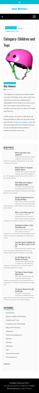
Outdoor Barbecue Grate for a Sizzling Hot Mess (24, 198)
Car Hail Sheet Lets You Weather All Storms (22, 258)
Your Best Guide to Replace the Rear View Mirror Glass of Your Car (25, 244)
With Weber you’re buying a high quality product (23, 183)
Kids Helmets (10, 86)
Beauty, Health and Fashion (16, 316)
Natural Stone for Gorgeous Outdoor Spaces (24, 168)
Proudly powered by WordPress (16, 386)
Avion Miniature (19, 8)
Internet (9, 339)
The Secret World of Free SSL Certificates (24, 290)
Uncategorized (11, 357)
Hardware (9, 331)
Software (9, 346)
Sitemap (7, 364)
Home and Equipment (14, 335)
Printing (8, 342)
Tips (7, 350)
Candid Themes (26, 388)
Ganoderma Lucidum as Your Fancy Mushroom (24, 226)
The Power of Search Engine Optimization (24, 273)
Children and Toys (9, 83)
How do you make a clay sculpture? (22, 153)
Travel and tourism (12, 353)
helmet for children (21, 122)
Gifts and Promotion (13, 327)
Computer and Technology (15, 324)
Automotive (10, 313)
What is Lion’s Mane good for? (25, 212)
